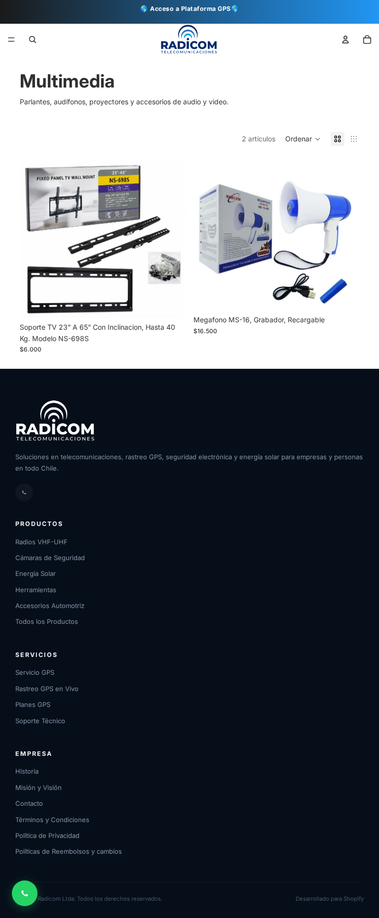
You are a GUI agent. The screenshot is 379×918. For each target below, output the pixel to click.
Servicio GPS (34, 672)
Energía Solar (35, 573)
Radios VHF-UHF (41, 542)
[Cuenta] (345, 39)
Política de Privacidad (47, 835)
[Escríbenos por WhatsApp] (25, 893)
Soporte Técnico (40, 721)
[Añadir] (170, 302)
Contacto (29, 803)
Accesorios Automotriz (49, 606)
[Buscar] (32, 39)
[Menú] (11, 40)
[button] (367, 39)
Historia (26, 771)
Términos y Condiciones (52, 820)
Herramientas (35, 590)
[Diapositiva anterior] (208, 234)
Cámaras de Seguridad (50, 558)
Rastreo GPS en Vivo (46, 689)
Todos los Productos (46, 621)
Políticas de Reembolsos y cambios (68, 851)
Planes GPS (32, 704)
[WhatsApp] (24, 492)
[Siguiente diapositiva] (344, 234)
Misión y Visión (38, 787)
